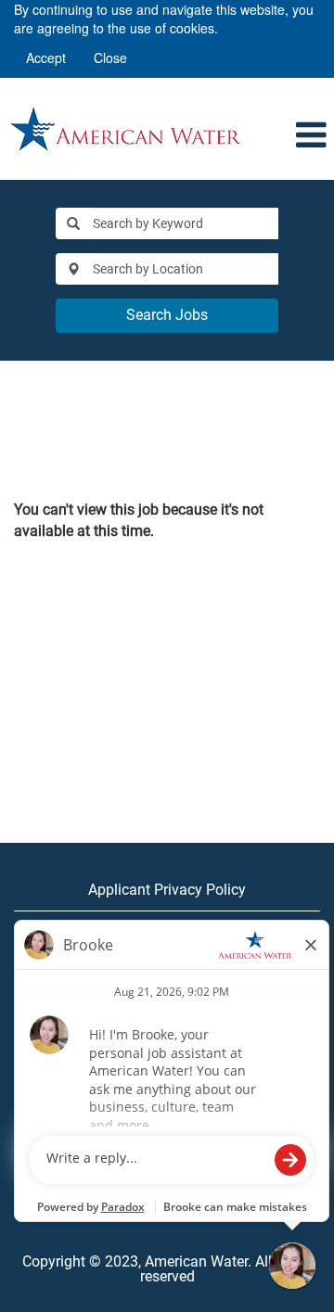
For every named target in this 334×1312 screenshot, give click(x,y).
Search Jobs (167, 315)
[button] (308, 136)
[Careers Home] (125, 129)
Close (110, 57)
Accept (46, 57)
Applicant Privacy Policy (167, 889)
